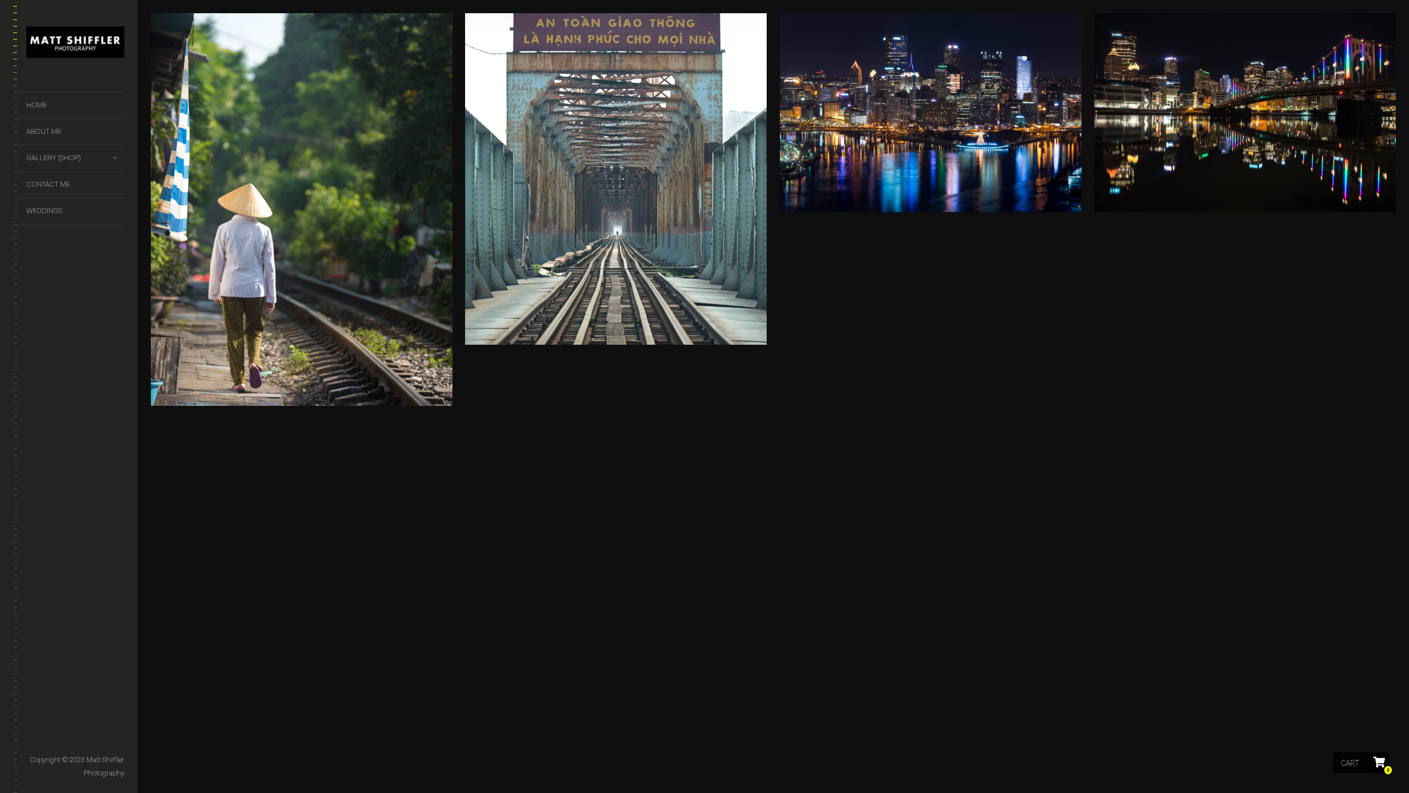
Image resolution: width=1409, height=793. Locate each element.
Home (36, 105)
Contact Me (48, 184)
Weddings (44, 211)
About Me (43, 131)
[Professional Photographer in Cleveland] (75, 44)
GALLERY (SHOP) (53, 158)
